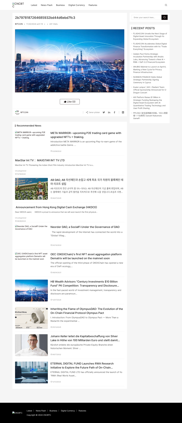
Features (93, 5)
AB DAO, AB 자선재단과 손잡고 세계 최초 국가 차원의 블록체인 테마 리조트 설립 (86, 181)
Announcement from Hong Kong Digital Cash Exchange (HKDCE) (56, 207)
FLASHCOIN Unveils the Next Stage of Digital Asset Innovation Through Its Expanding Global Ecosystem (150, 36)
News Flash (46, 5)
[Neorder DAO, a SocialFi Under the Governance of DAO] (31, 236)
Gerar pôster (94, 112)
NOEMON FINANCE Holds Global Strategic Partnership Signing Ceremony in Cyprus (147, 80)
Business (60, 5)
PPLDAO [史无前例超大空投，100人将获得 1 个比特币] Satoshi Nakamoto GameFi (150, 116)
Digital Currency (76, 5)
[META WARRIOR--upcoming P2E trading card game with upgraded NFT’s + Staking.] (31, 142)
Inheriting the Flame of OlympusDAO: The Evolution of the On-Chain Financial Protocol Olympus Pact (86, 310)
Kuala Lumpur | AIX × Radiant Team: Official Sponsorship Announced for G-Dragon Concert (150, 90)
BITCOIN (19, 24)
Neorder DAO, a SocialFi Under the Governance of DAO (85, 227)
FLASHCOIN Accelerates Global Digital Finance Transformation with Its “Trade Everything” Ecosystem (150, 46)
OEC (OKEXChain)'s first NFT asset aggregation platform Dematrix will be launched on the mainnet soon (86, 256)
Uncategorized (20, 171)
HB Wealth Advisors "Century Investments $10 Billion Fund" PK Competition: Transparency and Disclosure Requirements (84, 283)
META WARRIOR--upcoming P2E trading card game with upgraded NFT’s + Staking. (85, 134)
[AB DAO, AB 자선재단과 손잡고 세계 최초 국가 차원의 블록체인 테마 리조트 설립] (31, 189)
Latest (34, 5)
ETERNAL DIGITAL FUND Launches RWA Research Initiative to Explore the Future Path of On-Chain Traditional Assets (82, 365)
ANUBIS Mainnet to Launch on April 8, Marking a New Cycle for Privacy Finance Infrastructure (149, 69)
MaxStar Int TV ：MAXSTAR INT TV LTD (40, 160)
